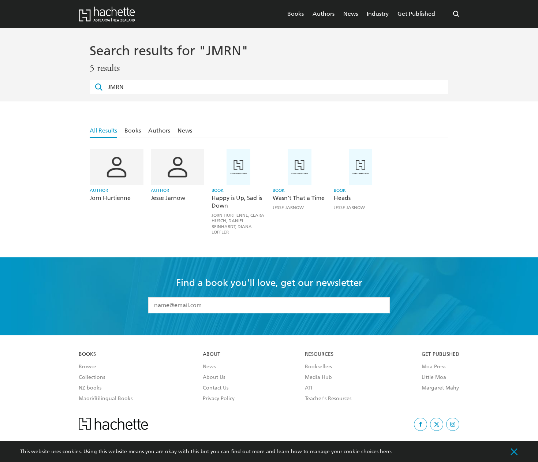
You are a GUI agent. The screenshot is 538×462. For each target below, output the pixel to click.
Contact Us (215, 388)
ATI (308, 388)
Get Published (416, 13)
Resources (319, 354)
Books (295, 13)
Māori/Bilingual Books (105, 398)
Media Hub (318, 377)
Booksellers (318, 366)
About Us (214, 377)
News (350, 13)
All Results (103, 130)
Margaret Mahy (440, 388)
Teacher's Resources (328, 398)
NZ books (90, 388)
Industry (378, 13)
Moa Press (433, 366)
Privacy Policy (219, 398)
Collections (92, 377)
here (385, 451)
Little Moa (434, 377)
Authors (324, 13)
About (211, 354)
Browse (87, 366)
